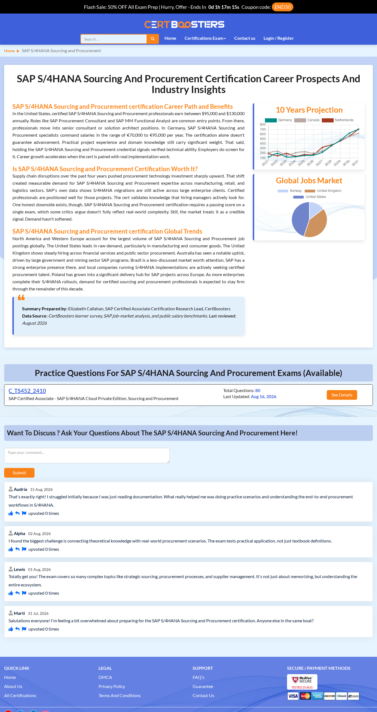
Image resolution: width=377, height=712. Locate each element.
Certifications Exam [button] (204, 38)
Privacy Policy (112, 686)
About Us (13, 686)
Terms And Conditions (120, 695)
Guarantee (203, 686)
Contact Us (203, 695)
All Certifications (20, 695)
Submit (19, 472)
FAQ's (199, 677)
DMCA (105, 677)
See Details (341, 394)
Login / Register (279, 38)
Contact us (244, 38)
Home (170, 38)
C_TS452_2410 (27, 390)
